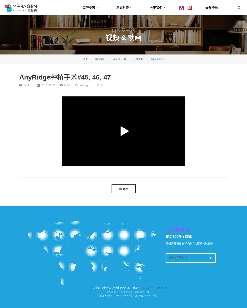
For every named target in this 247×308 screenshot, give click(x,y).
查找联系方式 (178, 257)
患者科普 (122, 7)
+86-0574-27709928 (153, 287)
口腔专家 (89, 7)
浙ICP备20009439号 (145, 295)
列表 (125, 189)
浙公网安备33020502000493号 (115, 295)
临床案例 (100, 59)
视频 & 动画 (157, 59)
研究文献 (138, 59)
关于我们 (156, 7)
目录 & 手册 (119, 59)
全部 (85, 59)
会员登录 (212, 7)
